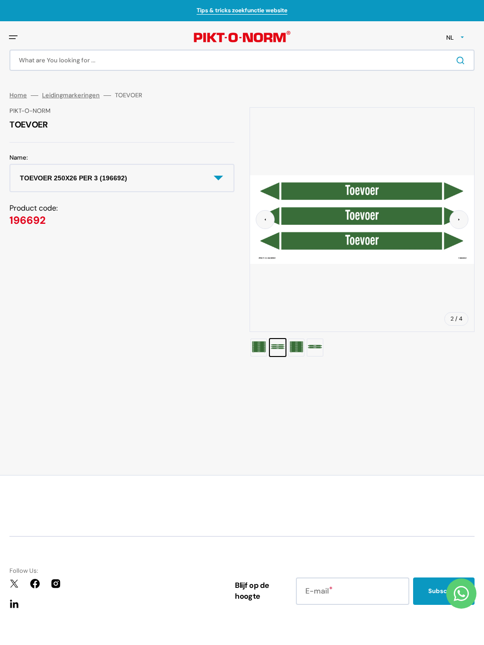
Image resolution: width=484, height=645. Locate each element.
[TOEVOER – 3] (296, 347)
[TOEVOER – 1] (259, 347)
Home (18, 95)
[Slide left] (265, 219)
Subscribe (443, 591)
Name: (18, 157)
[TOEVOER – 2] (277, 347)
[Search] (462, 60)
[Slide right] (458, 219)
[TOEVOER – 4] (315, 347)
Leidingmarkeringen (71, 95)
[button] (13, 37)
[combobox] (242, 60)
